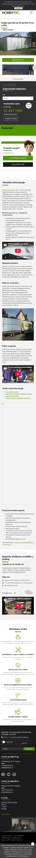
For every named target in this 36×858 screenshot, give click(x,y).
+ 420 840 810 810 (7, 765)
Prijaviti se (29, 749)
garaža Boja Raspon (12, 396)
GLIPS (8, 840)
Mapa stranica (17, 838)
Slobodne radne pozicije (9, 802)
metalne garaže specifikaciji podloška (18, 398)
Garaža (4, 207)
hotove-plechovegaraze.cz (24, 542)
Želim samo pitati (18, 164)
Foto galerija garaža (12, 392)
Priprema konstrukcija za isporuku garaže (19, 394)
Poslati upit (19, 79)
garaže (11, 194)
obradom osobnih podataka (19, 737)
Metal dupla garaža (8, 190)
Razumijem (18, 8)
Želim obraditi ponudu (18, 158)
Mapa (3, 763)
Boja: (4, 94)
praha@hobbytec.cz (7, 768)
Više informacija (7, 593)
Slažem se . (16, 737)
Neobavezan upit (18, 60)
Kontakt (3, 809)
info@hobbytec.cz (8, 153)
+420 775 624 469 (7, 790)
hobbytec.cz (7, 544)
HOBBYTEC (20, 836)
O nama (3, 806)
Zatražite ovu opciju (11, 118)
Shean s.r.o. (19, 840)
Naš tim (3, 804)
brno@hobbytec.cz (7, 792)
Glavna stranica (8, 30)
